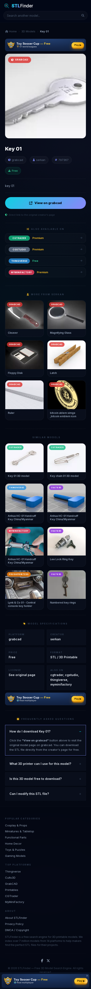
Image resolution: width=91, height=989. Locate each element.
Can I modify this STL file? (29, 794)
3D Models (28, 31)
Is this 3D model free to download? (36, 779)
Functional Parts (15, 837)
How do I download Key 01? (30, 731)
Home (12, 31)
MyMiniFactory (14, 902)
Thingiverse (13, 871)
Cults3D (10, 877)
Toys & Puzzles (15, 849)
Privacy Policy (14, 924)
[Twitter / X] (48, 961)
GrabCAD (11, 883)
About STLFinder (16, 917)
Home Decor (13, 843)
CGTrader (11, 896)
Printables (11, 890)
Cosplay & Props (16, 825)
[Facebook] (42, 961)
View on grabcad (48, 203)
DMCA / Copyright (17, 930)
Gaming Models (15, 855)
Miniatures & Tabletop (19, 831)
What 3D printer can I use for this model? (40, 763)
